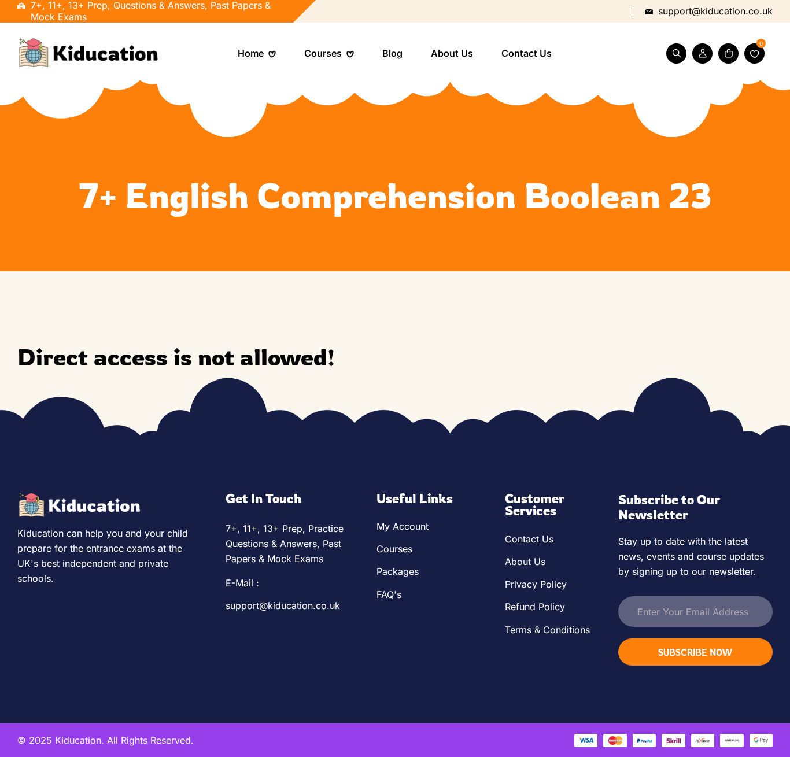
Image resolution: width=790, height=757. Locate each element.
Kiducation (78, 740)
